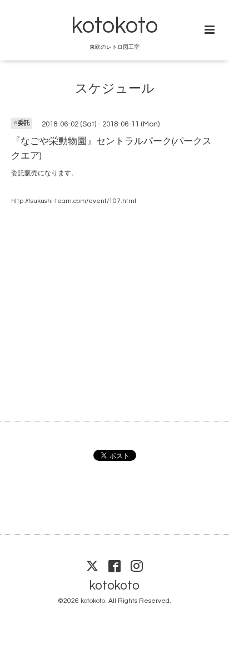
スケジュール (115, 88)
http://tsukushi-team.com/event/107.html (73, 201)
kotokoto (114, 26)
